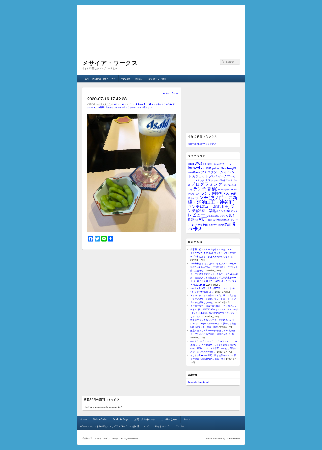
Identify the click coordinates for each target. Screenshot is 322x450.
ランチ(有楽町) (224, 189)
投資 (191, 219)
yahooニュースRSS (131, 78)
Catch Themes (233, 438)
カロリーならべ (169, 419)
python (216, 168)
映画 (210, 220)
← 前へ (166, 93)
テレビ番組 (219, 180)
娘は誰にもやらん (219, 215)
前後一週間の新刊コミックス (100, 78)
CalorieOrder (100, 419)
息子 (232, 215)
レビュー (196, 215)
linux (203, 168)
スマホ (209, 180)
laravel (194, 167)
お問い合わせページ (144, 419)
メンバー (179, 426)
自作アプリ (213, 224)
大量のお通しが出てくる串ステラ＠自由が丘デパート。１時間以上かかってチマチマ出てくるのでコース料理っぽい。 (131, 106)
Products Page (120, 419)
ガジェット (200, 176)
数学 (196, 220)
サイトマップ (162, 426)
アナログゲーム (212, 172)
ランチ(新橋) (205, 188)
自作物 (221, 224)
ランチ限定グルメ (228, 211)
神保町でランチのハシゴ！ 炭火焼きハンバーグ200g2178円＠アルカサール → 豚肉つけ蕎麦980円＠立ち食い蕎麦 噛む (213, 323)
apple (191, 164)
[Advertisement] (161, 28)
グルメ (213, 176)
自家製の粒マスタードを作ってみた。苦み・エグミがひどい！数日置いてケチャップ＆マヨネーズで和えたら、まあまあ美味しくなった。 (213, 253)
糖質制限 (203, 224)
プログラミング (207, 184)
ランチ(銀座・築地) (211, 208)
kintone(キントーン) (222, 163)
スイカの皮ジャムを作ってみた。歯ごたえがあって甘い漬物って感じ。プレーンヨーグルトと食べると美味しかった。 (213, 299)
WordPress (194, 172)
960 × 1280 (119, 104)
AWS (198, 163)
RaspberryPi (228, 168)
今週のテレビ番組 (157, 78)
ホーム (83, 419)
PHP (208, 168)
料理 (203, 219)
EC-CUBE (207, 163)
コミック (200, 180)
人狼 (208, 215)
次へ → (175, 93)
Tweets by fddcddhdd (198, 381)
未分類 (217, 219)
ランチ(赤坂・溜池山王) (209, 206)
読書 (228, 224)
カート (187, 419)
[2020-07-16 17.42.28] (131, 231)
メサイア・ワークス (110, 62)
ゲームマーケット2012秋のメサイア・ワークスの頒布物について (114, 426)
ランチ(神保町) (213, 192)
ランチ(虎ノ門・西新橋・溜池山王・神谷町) (212, 199)
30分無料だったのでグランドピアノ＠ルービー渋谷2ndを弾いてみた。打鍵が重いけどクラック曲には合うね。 (213, 267)
